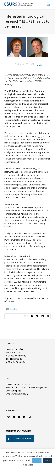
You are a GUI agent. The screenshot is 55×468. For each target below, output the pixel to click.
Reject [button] (47, 460)
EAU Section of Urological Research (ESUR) (26, 387)
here (15, 298)
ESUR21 (14, 308)
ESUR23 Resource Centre (18, 384)
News (39, 64)
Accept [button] (37, 460)
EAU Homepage (13, 390)
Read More (27, 464)
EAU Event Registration (17, 393)
